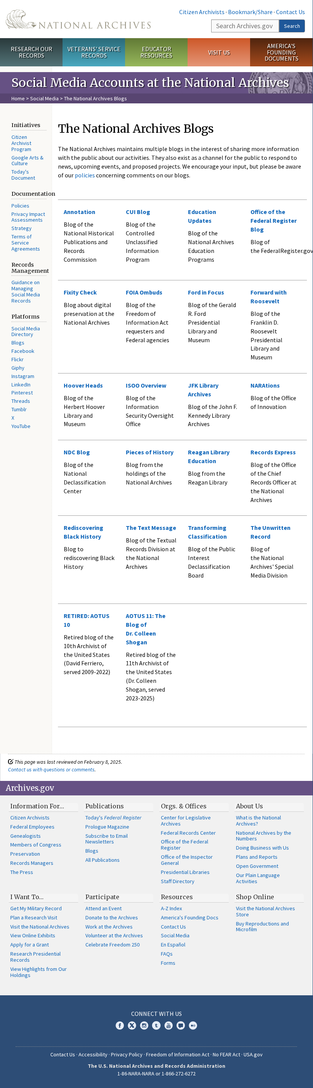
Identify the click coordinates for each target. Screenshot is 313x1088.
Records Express (273, 452)
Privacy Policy (127, 1054)
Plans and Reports (257, 856)
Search (292, 26)
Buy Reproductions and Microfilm (262, 926)
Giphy (17, 367)
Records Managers (31, 862)
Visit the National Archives (39, 926)
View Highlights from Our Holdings (38, 972)
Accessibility (93, 1054)
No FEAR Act (226, 1054)
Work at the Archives (109, 926)
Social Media (44, 98)
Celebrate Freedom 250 (112, 944)
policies (84, 175)
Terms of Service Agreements (25, 242)
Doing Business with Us (262, 847)
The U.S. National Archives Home (78, 19)
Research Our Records (31, 52)
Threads (20, 401)
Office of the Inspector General (187, 859)
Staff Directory (177, 881)
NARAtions (265, 385)
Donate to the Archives (111, 917)
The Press (21, 872)
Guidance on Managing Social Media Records (25, 291)
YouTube (20, 426)
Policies (20, 205)
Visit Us (219, 52)
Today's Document (23, 174)
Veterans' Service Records (93, 52)
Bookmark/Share (250, 12)
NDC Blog (77, 452)
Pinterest (22, 392)
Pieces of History (149, 452)
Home (18, 98)
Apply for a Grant (29, 944)
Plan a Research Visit (33, 917)
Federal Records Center (188, 832)
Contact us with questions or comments (51, 769)
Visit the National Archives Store (265, 911)
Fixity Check (80, 292)
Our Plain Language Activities (258, 878)
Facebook (22, 351)
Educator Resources (156, 52)
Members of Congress (35, 844)
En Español (173, 944)
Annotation (79, 212)
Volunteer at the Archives (114, 935)
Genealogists (25, 835)
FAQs (167, 953)
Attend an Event (103, 908)
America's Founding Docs (189, 917)
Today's (113, 817)
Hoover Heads (83, 385)
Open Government (257, 866)
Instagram (22, 376)
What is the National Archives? (258, 820)
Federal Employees (32, 826)
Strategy (21, 228)
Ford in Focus (206, 292)
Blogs (17, 342)
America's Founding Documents (282, 52)
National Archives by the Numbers (263, 835)
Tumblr (19, 409)
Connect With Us (156, 1013)
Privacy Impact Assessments (28, 217)
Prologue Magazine (107, 826)
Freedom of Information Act (177, 1054)
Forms (168, 962)
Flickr (17, 359)
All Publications (102, 859)
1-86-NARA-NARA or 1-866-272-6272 (156, 1073)
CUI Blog (138, 212)
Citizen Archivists (202, 12)
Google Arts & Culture (27, 160)
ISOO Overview (146, 385)
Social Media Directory (25, 331)
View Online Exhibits (32, 935)
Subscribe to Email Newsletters (106, 838)
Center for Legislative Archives (186, 820)
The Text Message (151, 527)
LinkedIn (20, 384)
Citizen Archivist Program (21, 143)
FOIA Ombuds (144, 292)
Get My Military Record (36, 908)
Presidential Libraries (185, 872)
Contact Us (290, 12)
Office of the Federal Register (184, 844)
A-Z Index (171, 908)
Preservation (25, 853)
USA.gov (253, 1054)
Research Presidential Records (35, 956)
